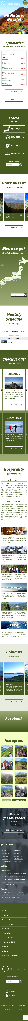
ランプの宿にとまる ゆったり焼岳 (9, 68)
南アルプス (14, 278)
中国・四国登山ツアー (18, 858)
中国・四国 (5, 279)
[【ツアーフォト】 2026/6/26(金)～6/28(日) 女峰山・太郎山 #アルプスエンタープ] (21, 764)
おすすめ (19, 894)
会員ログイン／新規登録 (10, 955)
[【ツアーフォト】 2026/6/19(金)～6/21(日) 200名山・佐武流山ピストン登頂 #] (21, 791)
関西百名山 (16, 881)
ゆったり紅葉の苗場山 (7, 85)
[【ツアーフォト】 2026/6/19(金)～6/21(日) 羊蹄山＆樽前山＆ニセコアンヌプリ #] (7, 791)
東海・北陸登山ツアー (18, 856)
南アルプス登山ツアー (6, 856)
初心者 (13, 897)
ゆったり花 (24, 892)
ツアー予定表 (14, 91)
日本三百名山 (24, 873)
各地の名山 (4, 873)
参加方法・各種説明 (8, 942)
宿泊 (3, 897)
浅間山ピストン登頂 (6, 80)
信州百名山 (10, 881)
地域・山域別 (15, 129)
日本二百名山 (17, 873)
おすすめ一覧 (14, 228)
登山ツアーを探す (7, 924)
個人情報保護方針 (5, 1005)
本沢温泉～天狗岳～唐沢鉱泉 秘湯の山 (10, 74)
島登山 (3, 884)
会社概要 (5, 946)
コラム (4, 911)
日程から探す (15, 137)
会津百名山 (4, 879)
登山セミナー (6, 929)
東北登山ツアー (17, 848)
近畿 (11, 280)
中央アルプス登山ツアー (19, 853)
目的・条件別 (15, 145)
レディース (13, 894)
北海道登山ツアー (5, 848)
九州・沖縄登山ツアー (6, 861)
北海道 (21, 260)
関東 (19, 278)
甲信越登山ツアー (18, 850)
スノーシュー (13, 892)
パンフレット (14, 99)
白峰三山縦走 (5, 59)
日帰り (23, 894)
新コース (15, 884)
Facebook (12, 995)
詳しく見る (14, 405)
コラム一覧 (14, 702)
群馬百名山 (22, 879)
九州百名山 (22, 881)
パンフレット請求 (7, 937)
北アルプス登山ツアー (6, 853)
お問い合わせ (6, 951)
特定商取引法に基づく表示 (18, 1005)
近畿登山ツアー (5, 858)
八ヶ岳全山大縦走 (6, 64)
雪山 (9, 892)
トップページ (6, 915)
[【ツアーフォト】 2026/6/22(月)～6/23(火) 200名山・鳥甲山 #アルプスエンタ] (7, 778)
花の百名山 (4, 876)
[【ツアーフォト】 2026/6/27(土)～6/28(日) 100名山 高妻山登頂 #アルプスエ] (7, 751)
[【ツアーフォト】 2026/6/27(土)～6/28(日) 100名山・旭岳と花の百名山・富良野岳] (7, 764)
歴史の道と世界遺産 (6, 894)
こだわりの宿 (7, 897)
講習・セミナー (9, 884)
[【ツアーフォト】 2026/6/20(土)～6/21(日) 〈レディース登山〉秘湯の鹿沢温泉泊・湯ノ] (21, 778)
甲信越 (18, 275)
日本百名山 (10, 873)
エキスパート (19, 897)
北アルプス (15, 273)
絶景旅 (19, 892)
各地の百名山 (15, 153)
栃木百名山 (16, 879)
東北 (22, 268)
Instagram (12, 991)
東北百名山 (24, 876)
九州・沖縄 (3, 284)
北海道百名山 (17, 876)
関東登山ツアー (5, 850)
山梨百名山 (4, 881)
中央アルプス (12, 275)
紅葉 (5, 892)
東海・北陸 (15, 280)
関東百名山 (10, 879)
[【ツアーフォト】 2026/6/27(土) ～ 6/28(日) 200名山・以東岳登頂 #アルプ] (21, 751)
